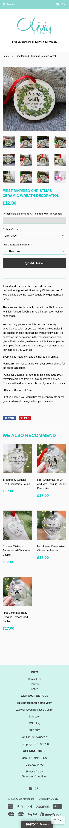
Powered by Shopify (48, 799)
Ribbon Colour (11, 229)
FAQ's (34, 688)
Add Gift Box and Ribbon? (17, 244)
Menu (10, 4)
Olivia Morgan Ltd (25, 799)
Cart (63, 4)
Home (6, 56)
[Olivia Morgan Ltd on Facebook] (31, 789)
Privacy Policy (34, 771)
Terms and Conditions (34, 776)
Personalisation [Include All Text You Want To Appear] (32, 213)
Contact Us (34, 679)
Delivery (34, 683)
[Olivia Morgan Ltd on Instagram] (37, 789)
